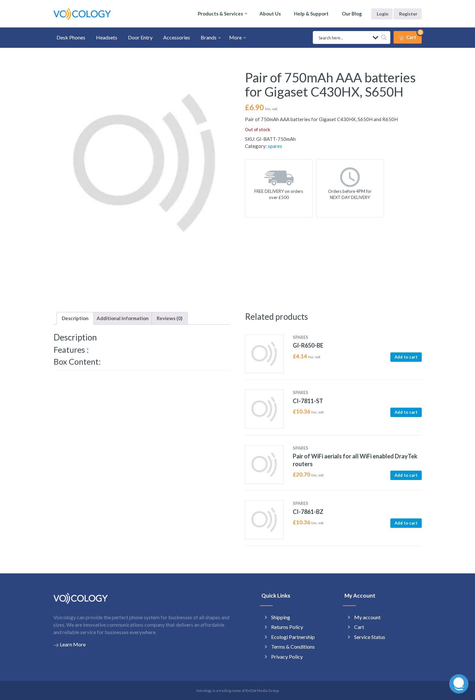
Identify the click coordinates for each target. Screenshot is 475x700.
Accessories (176, 37)
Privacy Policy (287, 656)
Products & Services (220, 13)
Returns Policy (287, 627)
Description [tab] (75, 318)
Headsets (106, 37)
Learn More (73, 644)
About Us (270, 13)
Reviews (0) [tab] (170, 318)
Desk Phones (71, 37)
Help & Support (311, 13)
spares (275, 146)
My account (367, 617)
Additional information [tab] (123, 318)
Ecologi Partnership (293, 637)
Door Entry (140, 37)
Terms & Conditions (293, 646)
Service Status (369, 637)
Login (382, 13)
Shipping (280, 617)
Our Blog (352, 13)
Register (408, 13)
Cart (359, 627)
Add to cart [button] (406, 357)
